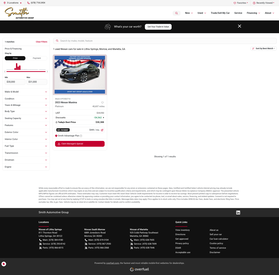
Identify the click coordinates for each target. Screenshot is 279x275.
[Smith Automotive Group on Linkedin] (237, 212)
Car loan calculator (219, 239)
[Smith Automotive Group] (19, 13)
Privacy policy (182, 243)
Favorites (241, 3)
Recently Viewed (264, 3)
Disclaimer (215, 252)
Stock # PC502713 (62, 99)
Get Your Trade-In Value (158, 27)
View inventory (182, 230)
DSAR (178, 248)
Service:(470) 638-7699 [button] (145, 244)
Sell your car (216, 234)
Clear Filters (41, 42)
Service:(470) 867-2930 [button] (99, 244)
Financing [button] (252, 13)
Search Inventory (176, 13)
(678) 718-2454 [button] (38, 2)
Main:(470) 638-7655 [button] (144, 240)
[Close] (240, 26)
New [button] (187, 13)
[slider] (5, 71)
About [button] (268, 13)
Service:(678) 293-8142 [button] (54, 244)
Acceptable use (182, 252)
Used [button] (200, 13)
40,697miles (98, 106)
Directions (180, 234)
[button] (13, 3)
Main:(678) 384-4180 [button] (53, 240)
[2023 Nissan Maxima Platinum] (80, 75)
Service (238, 13)
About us (214, 230)
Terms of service (218, 248)
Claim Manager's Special (72, 144)
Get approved (181, 239)
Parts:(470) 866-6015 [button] (53, 247)
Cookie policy (216, 243)
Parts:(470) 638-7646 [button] (144, 247)
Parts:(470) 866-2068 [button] (98, 247)
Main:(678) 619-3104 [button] (98, 240)
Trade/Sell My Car (220, 13)
